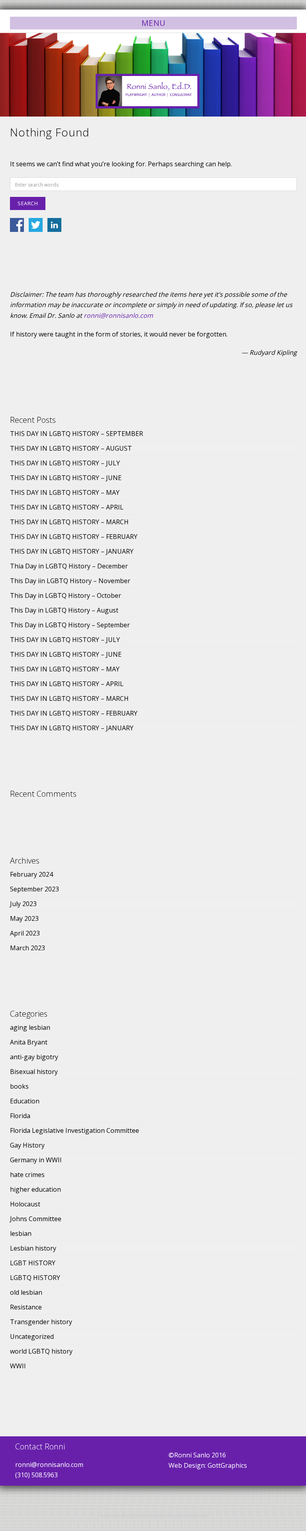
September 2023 (34, 889)
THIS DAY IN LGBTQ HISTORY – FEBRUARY (73, 536)
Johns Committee (35, 1218)
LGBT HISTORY (32, 1263)
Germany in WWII (36, 1160)
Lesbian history (33, 1248)
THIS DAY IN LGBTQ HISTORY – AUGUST (71, 448)
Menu (153, 23)
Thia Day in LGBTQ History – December (69, 566)
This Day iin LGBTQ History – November (70, 580)
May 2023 (24, 918)
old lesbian (26, 1292)
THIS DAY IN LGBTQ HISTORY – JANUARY (71, 551)
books (19, 1086)
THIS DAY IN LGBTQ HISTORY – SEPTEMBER (76, 433)
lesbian (20, 1233)
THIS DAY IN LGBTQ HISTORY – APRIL (67, 507)
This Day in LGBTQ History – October (65, 595)
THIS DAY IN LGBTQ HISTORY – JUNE (66, 477)
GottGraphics (227, 1465)
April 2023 (25, 933)
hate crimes (27, 1174)
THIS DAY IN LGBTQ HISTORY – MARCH (69, 521)
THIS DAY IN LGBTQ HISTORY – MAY (65, 492)
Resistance (26, 1307)
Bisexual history (34, 1071)
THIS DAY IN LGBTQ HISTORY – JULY (65, 463)
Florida (20, 1115)
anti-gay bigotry (34, 1056)
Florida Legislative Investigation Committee (74, 1130)
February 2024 (31, 874)
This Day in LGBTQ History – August (64, 610)
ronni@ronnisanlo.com (118, 315)
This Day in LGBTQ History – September (70, 625)
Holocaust (25, 1204)
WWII (18, 1366)
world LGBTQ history (41, 1351)
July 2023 (23, 903)
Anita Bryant (28, 1042)
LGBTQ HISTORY (35, 1277)
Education (24, 1101)
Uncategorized (32, 1336)
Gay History (27, 1145)
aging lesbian (30, 1027)
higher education (35, 1189)
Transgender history (41, 1321)
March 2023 (27, 948)
